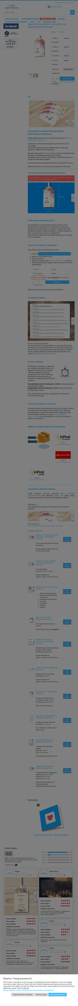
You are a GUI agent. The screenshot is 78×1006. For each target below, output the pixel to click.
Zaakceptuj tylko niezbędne (22, 994)
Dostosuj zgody (41, 994)
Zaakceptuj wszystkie (57, 994)
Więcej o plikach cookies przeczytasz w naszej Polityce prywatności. (28, 990)
